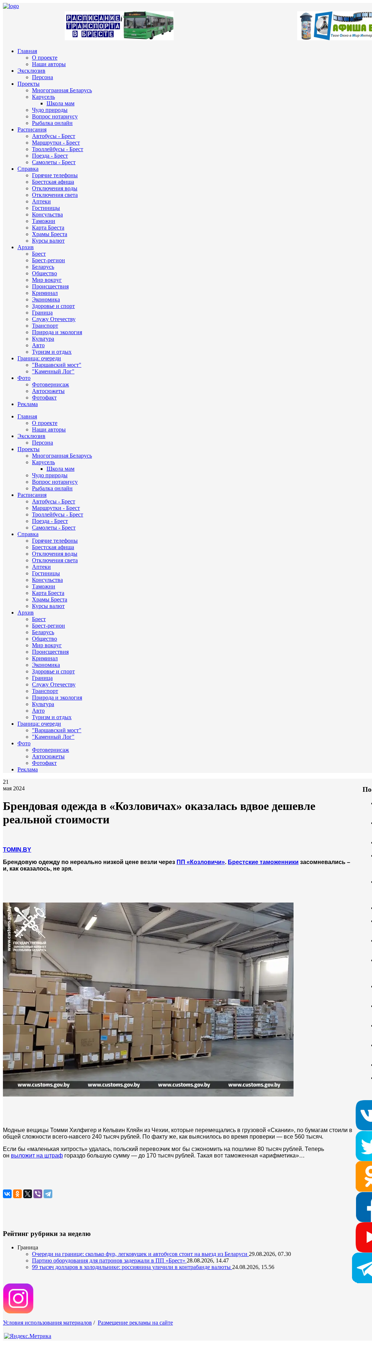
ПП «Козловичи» (201, 862)
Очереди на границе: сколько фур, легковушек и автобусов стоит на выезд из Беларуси (140, 1254)
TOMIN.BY (17, 850)
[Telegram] (48, 1193)
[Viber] (37, 1193)
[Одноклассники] (17, 1193)
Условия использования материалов (47, 1322)
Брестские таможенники (263, 862)
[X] (27, 1193)
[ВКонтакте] (7, 1193)
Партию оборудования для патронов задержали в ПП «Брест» (109, 1260)
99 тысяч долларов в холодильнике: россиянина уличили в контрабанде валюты (132, 1267)
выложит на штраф (37, 1155)
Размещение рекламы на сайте (135, 1322)
